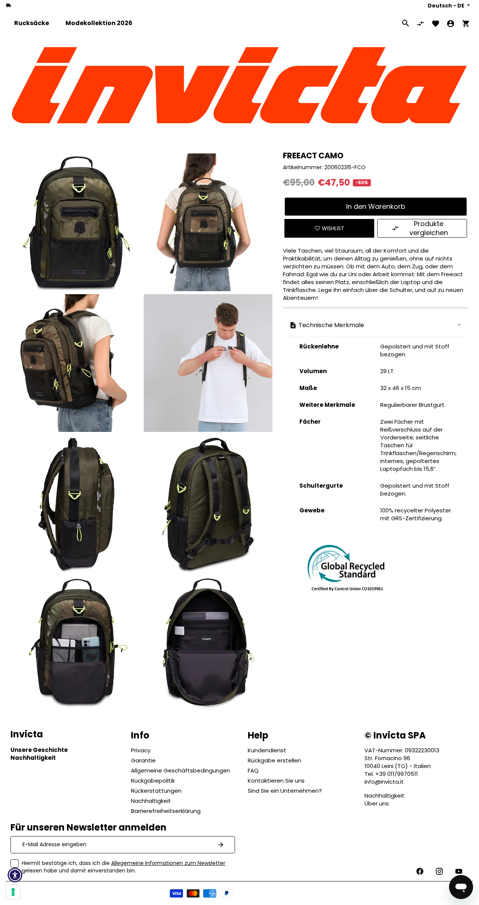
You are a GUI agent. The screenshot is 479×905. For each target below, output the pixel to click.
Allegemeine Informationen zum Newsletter (168, 863)
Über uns (376, 803)
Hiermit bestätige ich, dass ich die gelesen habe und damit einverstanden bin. (123, 866)
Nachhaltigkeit (384, 795)
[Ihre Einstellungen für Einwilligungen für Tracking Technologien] (13, 892)
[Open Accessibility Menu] (14, 875)
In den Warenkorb (375, 206)
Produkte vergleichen (428, 228)
